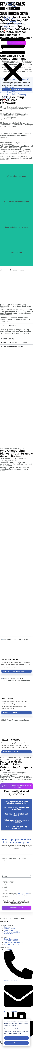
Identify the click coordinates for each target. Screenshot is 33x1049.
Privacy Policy (23, 893)
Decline (16, 1042)
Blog (5, 27)
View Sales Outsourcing (13, 671)
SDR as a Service (14, 23)
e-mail (4, 887)
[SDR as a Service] (16, 687)
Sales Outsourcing (14, 21)
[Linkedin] (3, 921)
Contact (7, 28)
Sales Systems (9, 18)
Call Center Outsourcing (16, 25)
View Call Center (10, 752)
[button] (13, 59)
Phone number (8, 882)
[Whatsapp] (5, 921)
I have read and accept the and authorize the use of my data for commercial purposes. (16, 895)
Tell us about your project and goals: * (14, 859)
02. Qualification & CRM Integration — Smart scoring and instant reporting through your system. (15, 116)
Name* (5, 876)
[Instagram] (1, 921)
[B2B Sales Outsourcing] (16, 648)
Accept (16, 1038)
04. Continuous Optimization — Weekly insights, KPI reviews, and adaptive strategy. (15, 135)
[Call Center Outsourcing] (16, 728)
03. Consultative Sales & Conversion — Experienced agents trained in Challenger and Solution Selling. (16, 124)
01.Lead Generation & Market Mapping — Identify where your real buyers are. (16, 108)
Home (6, 16)
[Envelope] (7, 921)
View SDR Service (10, 712)
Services (7, 20)
